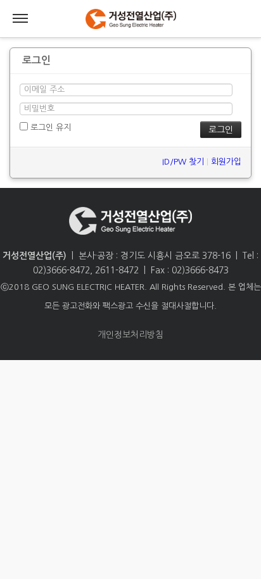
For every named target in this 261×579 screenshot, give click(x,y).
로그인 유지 (49, 127)
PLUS (130, 19)
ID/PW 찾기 (183, 162)
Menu (20, 19)
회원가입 (226, 162)
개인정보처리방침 (130, 334)
